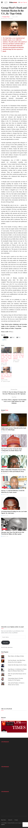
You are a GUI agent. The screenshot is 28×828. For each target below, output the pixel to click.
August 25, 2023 (5, 431)
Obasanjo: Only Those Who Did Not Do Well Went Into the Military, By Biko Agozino (12, 533)
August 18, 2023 (5, 515)
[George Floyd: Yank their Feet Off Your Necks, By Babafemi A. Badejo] (6, 370)
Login (21, 2)
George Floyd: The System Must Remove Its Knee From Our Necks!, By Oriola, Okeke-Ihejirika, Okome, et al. (6, 357)
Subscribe (5, 642)
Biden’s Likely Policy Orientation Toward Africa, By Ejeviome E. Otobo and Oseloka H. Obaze (13, 470)
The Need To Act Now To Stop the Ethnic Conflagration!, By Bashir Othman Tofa (11, 449)
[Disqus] (14, 561)
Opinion (4, 424)
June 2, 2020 (15, 16)
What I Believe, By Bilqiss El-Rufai (16, 656)
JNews (5, 822)
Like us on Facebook (6, 709)
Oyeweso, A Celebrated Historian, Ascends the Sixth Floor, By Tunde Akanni (12, 491)
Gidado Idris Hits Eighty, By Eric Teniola (17, 665)
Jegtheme (3, 824)
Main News (3, 820)
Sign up (25, 2)
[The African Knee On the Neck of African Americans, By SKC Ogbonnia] (18, 350)
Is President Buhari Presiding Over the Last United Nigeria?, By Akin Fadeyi (14, 512)
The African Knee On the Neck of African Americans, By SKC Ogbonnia (18, 356)
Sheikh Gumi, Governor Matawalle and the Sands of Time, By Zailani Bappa (13, 429)
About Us (10, 820)
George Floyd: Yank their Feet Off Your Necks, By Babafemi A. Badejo (6, 376)
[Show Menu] (2, 2)
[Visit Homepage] (13, 2)
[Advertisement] (14, 696)
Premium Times (6, 16)
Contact (16, 820)
